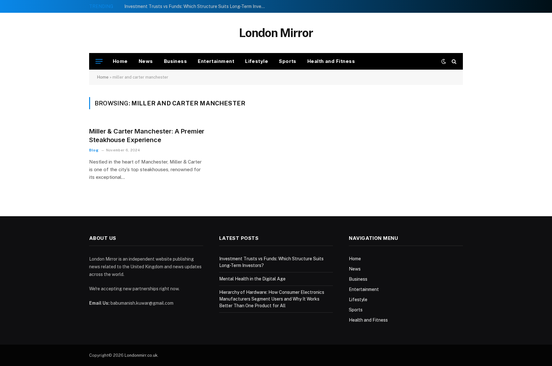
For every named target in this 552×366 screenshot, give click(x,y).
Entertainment (216, 61)
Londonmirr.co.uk (141, 355)
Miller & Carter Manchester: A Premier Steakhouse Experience (146, 135)
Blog (93, 150)
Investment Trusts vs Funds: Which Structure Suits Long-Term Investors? (196, 6)
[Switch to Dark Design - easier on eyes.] (444, 61)
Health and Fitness (331, 61)
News (146, 61)
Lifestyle (256, 61)
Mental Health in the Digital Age (252, 278)
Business (175, 61)
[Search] (453, 61)
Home (120, 61)
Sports (287, 61)
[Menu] (99, 61)
